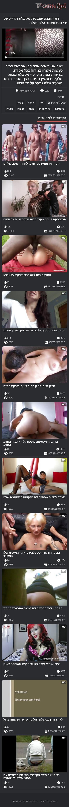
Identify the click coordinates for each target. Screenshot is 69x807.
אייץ (42, 103)
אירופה (31, 103)
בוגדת (20, 103)
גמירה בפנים (44, 109)
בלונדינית (59, 109)
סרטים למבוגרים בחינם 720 (40, 801)
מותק (31, 109)
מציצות (21, 109)
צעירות (10, 109)
